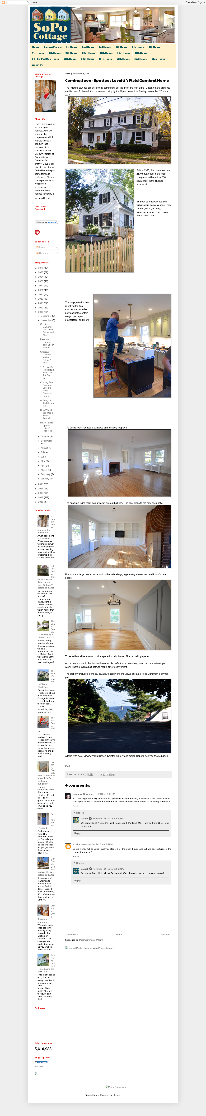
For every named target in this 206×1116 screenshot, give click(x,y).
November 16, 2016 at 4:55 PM (97, 844)
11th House (106, 52)
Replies (80, 812)
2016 (41, 312)
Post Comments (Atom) (91, 940)
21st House (140, 58)
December (46, 316)
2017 (41, 307)
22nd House (158, 58)
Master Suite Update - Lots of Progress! (46, 426)
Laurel (80, 774)
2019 (41, 298)
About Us (37, 64)
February (46, 474)
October (45, 436)
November (46, 320)
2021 (41, 290)
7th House (38, 52)
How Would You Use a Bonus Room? (46, 414)
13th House (141, 52)
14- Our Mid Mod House (45, 58)
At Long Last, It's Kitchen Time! (47, 403)
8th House (55, 52)
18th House (123, 58)
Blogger (117, 1095)
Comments (44, 253)
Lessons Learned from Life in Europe (47, 343)
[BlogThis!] (104, 774)
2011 (41, 502)
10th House (88, 52)
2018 (41, 303)
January (45, 478)
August (45, 448)
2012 (41, 497)
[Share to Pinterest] (113, 774)
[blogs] (41, 1062)
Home (35, 46)
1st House (71, 46)
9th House (71, 52)
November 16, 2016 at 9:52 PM (109, 869)
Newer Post (72, 934)
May (43, 461)
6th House (154, 46)
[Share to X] (107, 774)
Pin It (67, 766)
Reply (76, 806)
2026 (41, 268)
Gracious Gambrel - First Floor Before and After (47, 329)
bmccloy (77, 794)
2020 (41, 294)
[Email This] (101, 774)
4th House (121, 46)
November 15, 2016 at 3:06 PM (99, 794)
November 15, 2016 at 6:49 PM (109, 818)
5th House (138, 46)
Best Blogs (39, 1066)
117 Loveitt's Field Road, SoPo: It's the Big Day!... (47, 372)
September (46, 440)
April (43, 465)
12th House (123, 52)
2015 (41, 484)
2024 (41, 277)
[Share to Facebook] (110, 774)
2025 (41, 272)
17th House (105, 58)
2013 (41, 493)
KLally (76, 844)
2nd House (88, 46)
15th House (70, 58)
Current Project (53, 46)
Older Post (165, 934)
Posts (41, 247)
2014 (41, 488)
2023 (41, 281)
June (44, 456)
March (44, 470)
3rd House (105, 46)
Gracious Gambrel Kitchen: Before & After (46, 357)
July (43, 452)
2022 (41, 285)
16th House (87, 58)
